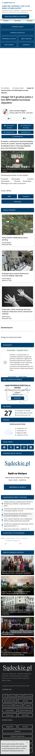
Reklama (17, 731)
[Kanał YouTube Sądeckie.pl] (17, 447)
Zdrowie (25, 701)
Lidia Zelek (25, 715)
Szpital (19, 696)
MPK (9, 196)
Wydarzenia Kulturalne (9, 38)
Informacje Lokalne (17, 26)
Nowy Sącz (17, 201)
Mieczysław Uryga (10, 701)
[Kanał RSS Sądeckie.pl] (31, 447)
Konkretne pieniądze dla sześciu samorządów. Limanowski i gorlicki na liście (19, 504)
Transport (26, 196)
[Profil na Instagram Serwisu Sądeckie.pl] (24, 447)
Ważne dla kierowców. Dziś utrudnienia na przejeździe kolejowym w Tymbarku (18, 509)
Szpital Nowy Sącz (25, 710)
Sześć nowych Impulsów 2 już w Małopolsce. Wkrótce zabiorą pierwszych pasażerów (18, 514)
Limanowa (28, 696)
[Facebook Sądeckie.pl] (4, 447)
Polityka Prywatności (17, 736)
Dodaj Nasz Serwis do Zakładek (15, 16)
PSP (5, 696)
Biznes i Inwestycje (26, 38)
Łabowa (28, 706)
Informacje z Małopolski (17, 32)
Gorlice (12, 696)
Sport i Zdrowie (8, 44)
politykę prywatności (17, 751)
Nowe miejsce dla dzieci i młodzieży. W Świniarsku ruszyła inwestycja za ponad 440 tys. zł (18, 525)
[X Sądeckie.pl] (11, 447)
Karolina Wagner (20, 111)
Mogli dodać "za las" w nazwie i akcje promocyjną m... (17, 541)
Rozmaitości (26, 44)
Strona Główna (5, 88)
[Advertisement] (17, 66)
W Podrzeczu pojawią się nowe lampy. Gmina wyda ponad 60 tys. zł (18, 519)
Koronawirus (7, 706)
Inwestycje (18, 706)
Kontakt (17, 398)
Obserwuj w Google (17, 487)
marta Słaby (10, 710)
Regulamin (9, 727)
